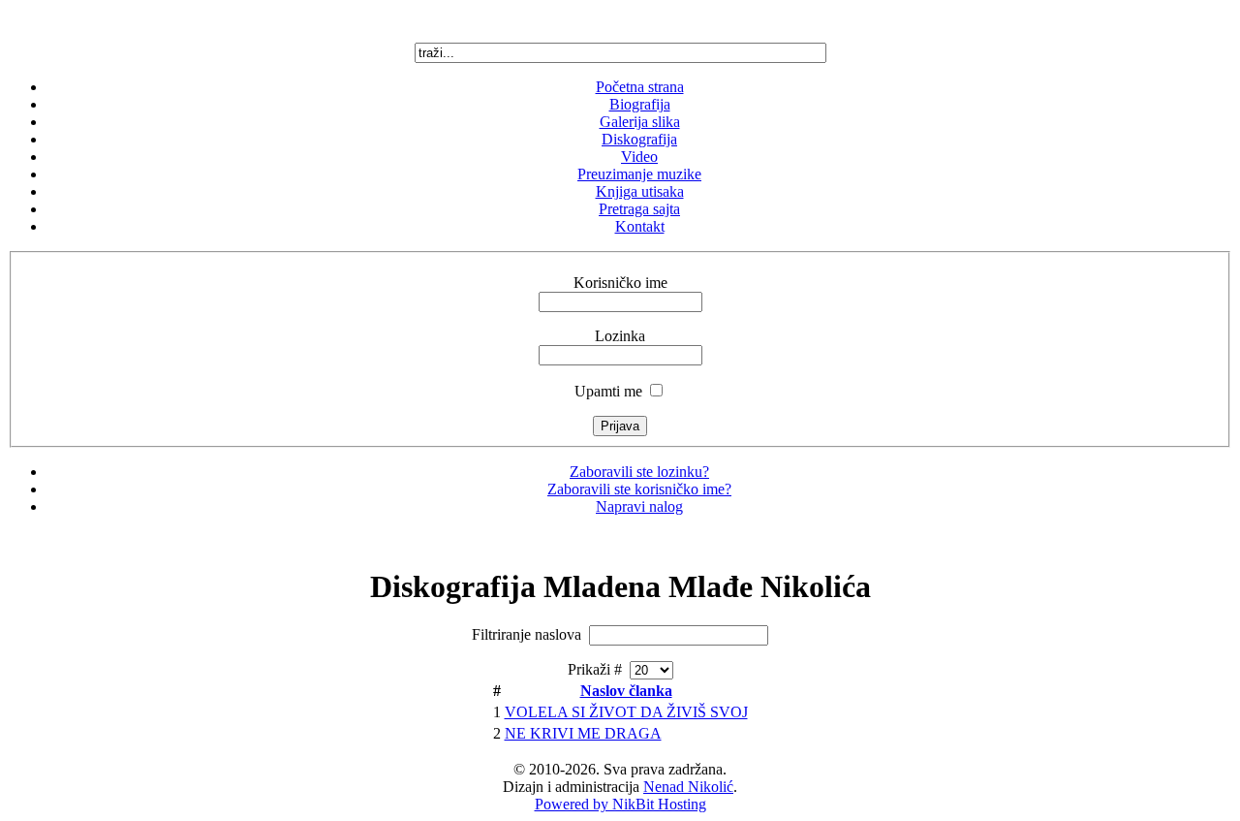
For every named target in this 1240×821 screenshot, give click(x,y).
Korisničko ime (620, 282)
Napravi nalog (639, 506)
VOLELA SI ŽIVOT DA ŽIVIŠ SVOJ (626, 712)
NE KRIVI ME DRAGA (583, 733)
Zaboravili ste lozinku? (639, 471)
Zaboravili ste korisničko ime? (639, 489)
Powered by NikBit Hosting (620, 804)
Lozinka (620, 336)
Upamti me (608, 391)
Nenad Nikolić (688, 786)
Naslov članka (626, 690)
